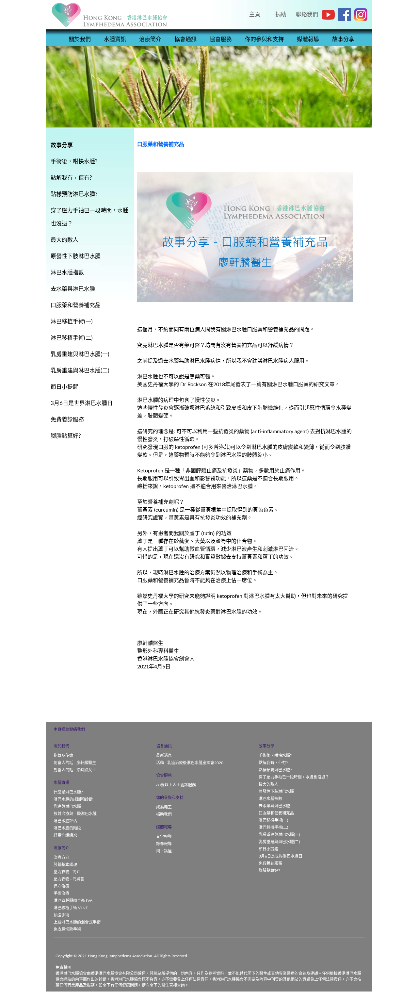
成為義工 (164, 807)
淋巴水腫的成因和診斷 (73, 799)
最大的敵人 (268, 784)
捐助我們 (164, 814)
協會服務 (221, 39)
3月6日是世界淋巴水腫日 (280, 856)
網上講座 (164, 851)
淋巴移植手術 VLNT (71, 908)
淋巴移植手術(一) (273, 820)
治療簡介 (150, 39)
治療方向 (61, 858)
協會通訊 (185, 39)
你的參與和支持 (264, 39)
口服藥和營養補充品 (276, 813)
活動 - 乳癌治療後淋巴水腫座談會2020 (189, 763)
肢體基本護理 (65, 865)
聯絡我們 (77, 729)
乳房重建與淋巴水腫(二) (279, 842)
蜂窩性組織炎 (65, 835)
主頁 (57, 729)
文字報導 (164, 837)
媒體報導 (308, 39)
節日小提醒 (268, 849)
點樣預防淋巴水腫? (275, 770)
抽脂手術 (61, 915)
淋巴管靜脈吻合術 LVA (73, 901)
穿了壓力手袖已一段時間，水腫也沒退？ (294, 777)
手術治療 (61, 893)
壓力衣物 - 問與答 (69, 879)
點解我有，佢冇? (273, 763)
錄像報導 (164, 844)
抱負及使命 (63, 756)
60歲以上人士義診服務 (176, 785)
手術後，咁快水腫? (275, 756)
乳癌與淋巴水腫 (67, 807)
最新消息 (164, 756)
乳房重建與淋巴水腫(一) (279, 835)
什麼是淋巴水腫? (68, 792)
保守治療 (61, 886)
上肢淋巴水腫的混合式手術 (77, 922)
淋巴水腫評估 (65, 821)
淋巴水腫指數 (270, 799)
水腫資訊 (115, 39)
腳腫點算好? (269, 871)
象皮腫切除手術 (67, 929)
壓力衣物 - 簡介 (67, 872)
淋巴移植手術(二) (273, 827)
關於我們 (80, 39)
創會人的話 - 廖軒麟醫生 (75, 763)
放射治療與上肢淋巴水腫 (75, 814)
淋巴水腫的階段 (67, 828)
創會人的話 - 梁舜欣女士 (75, 770)
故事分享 (343, 39)
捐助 (65, 729)
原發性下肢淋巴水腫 (276, 792)
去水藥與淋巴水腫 (274, 806)
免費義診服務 (270, 863)
